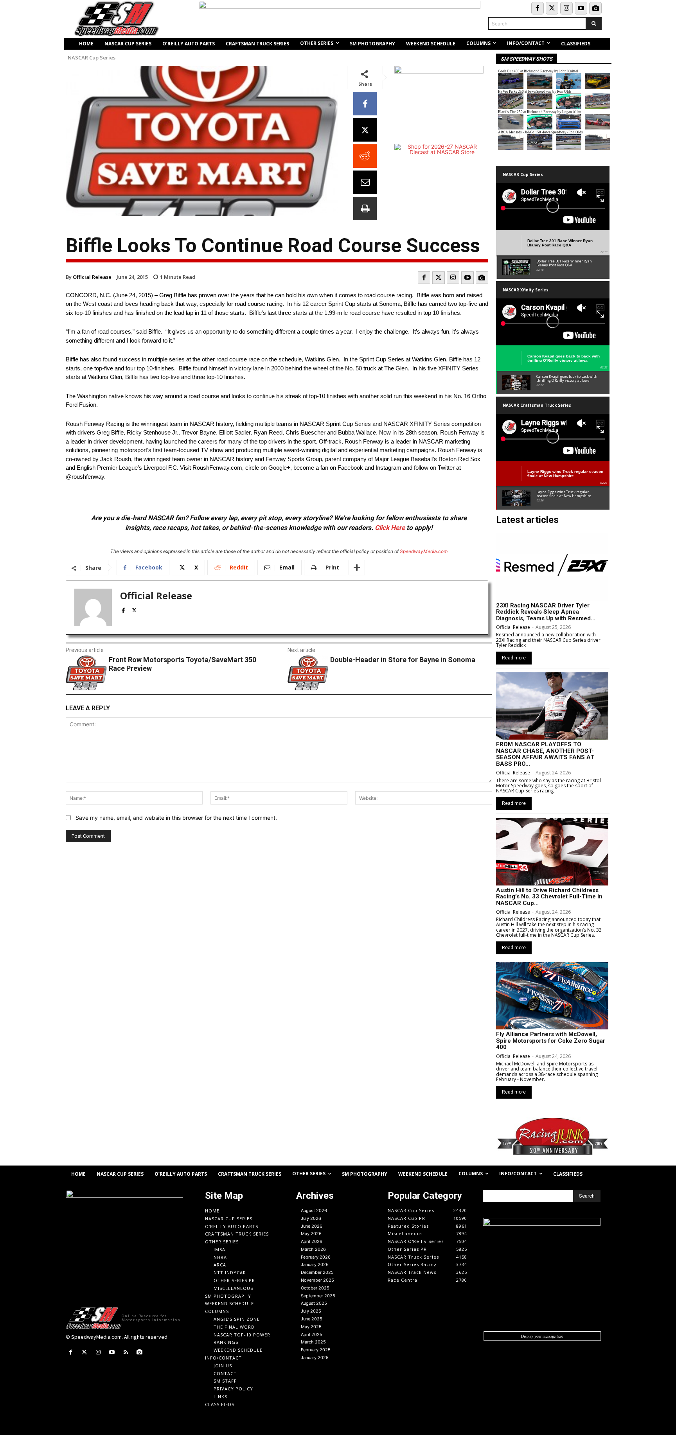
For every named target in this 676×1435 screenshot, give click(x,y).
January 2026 (315, 1264)
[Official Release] (93, 607)
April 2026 (311, 1241)
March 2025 (313, 1342)
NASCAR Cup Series (91, 57)
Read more (514, 658)
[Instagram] (566, 8)
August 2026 (314, 1210)
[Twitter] (552, 8)
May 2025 (311, 1326)
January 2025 (315, 1357)
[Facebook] (537, 8)
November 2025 (317, 1280)
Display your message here (542, 1336)
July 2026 (311, 1218)
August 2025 (314, 1303)
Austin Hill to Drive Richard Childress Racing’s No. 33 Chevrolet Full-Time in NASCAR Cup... (549, 897)
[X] (365, 130)
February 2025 (316, 1349)
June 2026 (311, 1226)
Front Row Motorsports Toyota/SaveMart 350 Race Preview (182, 664)
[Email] (365, 182)
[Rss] (126, 1352)
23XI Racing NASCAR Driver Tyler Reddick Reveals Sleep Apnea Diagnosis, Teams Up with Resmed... (545, 612)
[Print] (365, 208)
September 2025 (318, 1296)
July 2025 (311, 1311)
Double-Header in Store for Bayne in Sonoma (402, 660)
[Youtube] (581, 8)
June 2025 (311, 1319)
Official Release (92, 276)
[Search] (594, 23)
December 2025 (317, 1272)
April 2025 (311, 1334)
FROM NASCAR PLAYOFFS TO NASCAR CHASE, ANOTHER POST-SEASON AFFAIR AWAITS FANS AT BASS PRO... (545, 754)
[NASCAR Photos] (595, 8)
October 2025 (315, 1288)
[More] (357, 567)
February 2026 (316, 1257)
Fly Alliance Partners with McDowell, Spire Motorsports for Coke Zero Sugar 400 (550, 1041)
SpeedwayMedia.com (424, 551)
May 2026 (311, 1233)
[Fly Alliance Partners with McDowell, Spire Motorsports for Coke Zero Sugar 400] (552, 995)
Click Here (390, 528)
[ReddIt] (365, 156)
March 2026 (313, 1249)
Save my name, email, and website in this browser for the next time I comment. (176, 817)
